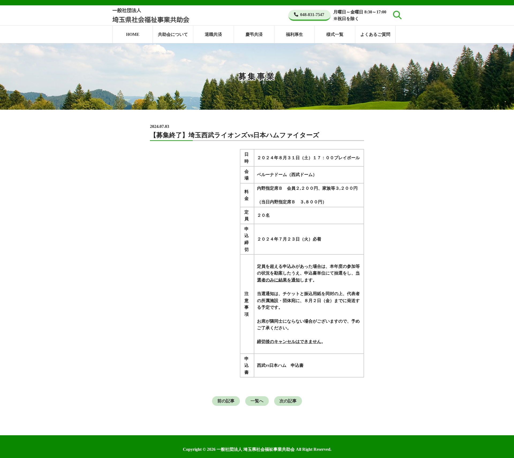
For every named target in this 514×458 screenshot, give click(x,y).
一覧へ (257, 401)
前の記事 (226, 401)
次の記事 (288, 401)
